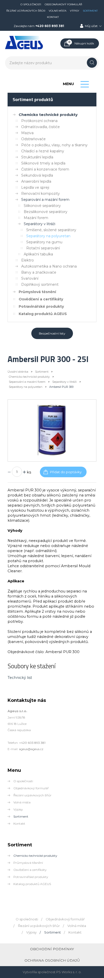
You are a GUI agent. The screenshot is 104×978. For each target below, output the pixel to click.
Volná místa (57, 10)
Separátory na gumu (44, 242)
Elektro (27, 260)
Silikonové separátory (42, 205)
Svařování (29, 278)
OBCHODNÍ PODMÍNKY (52, 949)
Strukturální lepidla (37, 157)
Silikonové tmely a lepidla (43, 163)
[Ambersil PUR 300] (52, 454)
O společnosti (30, 4)
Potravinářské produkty (41, 306)
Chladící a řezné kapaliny (42, 151)
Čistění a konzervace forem (45, 169)
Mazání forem (36, 218)
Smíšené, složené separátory (51, 230)
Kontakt (53, 17)
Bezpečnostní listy (52, 333)
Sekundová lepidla (37, 175)
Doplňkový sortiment (40, 284)
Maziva (27, 133)
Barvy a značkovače (38, 272)
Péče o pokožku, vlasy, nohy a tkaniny (54, 145)
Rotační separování (43, 248)
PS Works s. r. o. (69, 972)
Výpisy (74, 10)
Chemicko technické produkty (48, 114)
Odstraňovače (33, 139)
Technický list (20, 677)
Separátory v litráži (39, 224)
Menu (68, 84)
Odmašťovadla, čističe (40, 127)
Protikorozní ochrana (39, 120)
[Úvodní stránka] (24, 48)
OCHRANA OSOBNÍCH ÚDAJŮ (52, 960)
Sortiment (90, 10)
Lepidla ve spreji (35, 187)
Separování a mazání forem (45, 199)
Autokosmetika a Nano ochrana (49, 266)
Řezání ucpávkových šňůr (25, 10)
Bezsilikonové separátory (45, 211)
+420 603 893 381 (49, 26)
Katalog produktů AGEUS (43, 314)
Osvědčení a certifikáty (41, 299)
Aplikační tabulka (38, 254)
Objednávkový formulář (63, 4)
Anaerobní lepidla (36, 181)
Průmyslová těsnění (37, 292)
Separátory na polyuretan (48, 236)
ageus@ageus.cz (31, 749)
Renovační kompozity (40, 193)
